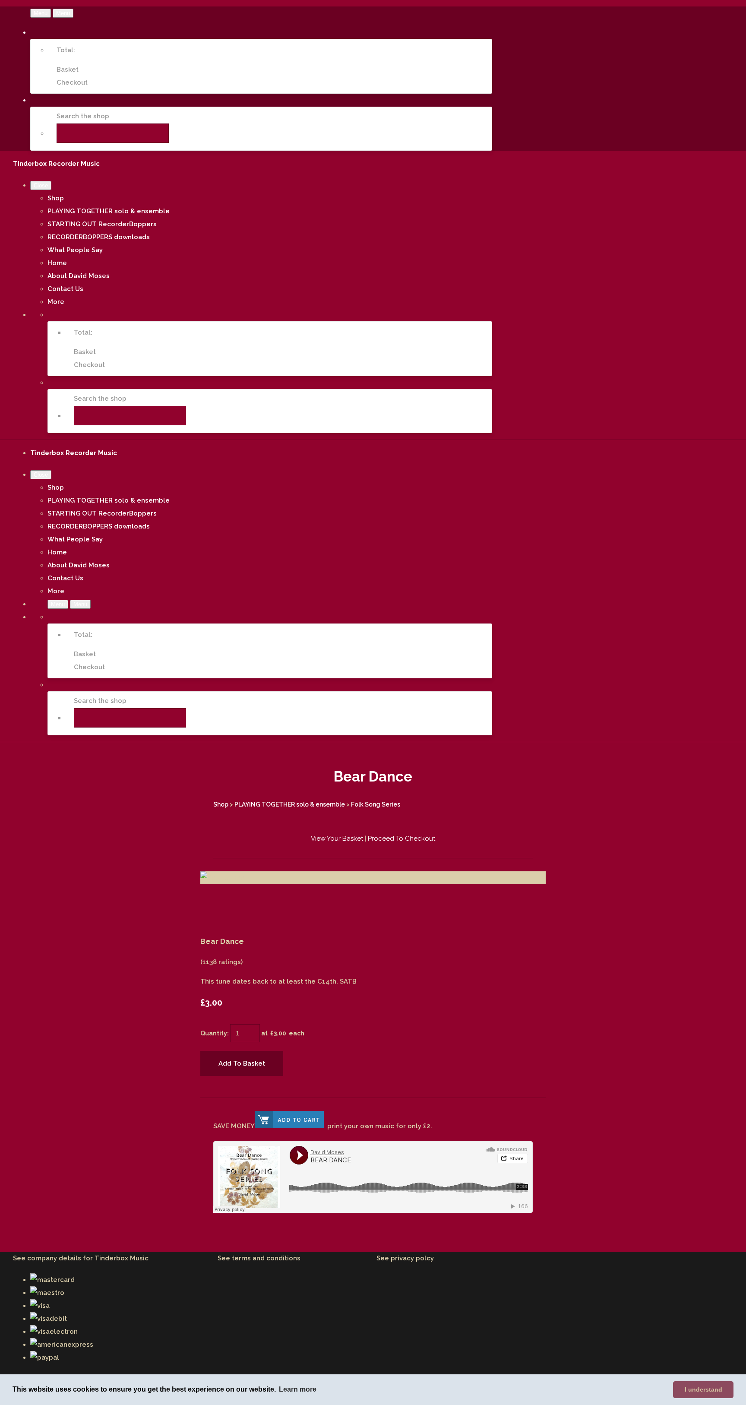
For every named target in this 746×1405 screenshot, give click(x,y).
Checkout (72, 82)
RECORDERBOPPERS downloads (98, 237)
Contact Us (65, 289)
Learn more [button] (297, 1389)
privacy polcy (412, 1258)
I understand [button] (703, 1389)
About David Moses (78, 276)
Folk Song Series (375, 804)
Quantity (213, 1033)
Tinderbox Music (122, 1258)
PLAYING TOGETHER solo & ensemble (108, 211)
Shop (55, 198)
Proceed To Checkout (401, 838)
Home (57, 263)
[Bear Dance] (213, 904)
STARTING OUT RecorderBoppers (102, 224)
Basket (68, 69)
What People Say (75, 250)
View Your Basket (337, 838)
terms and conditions (266, 1258)
